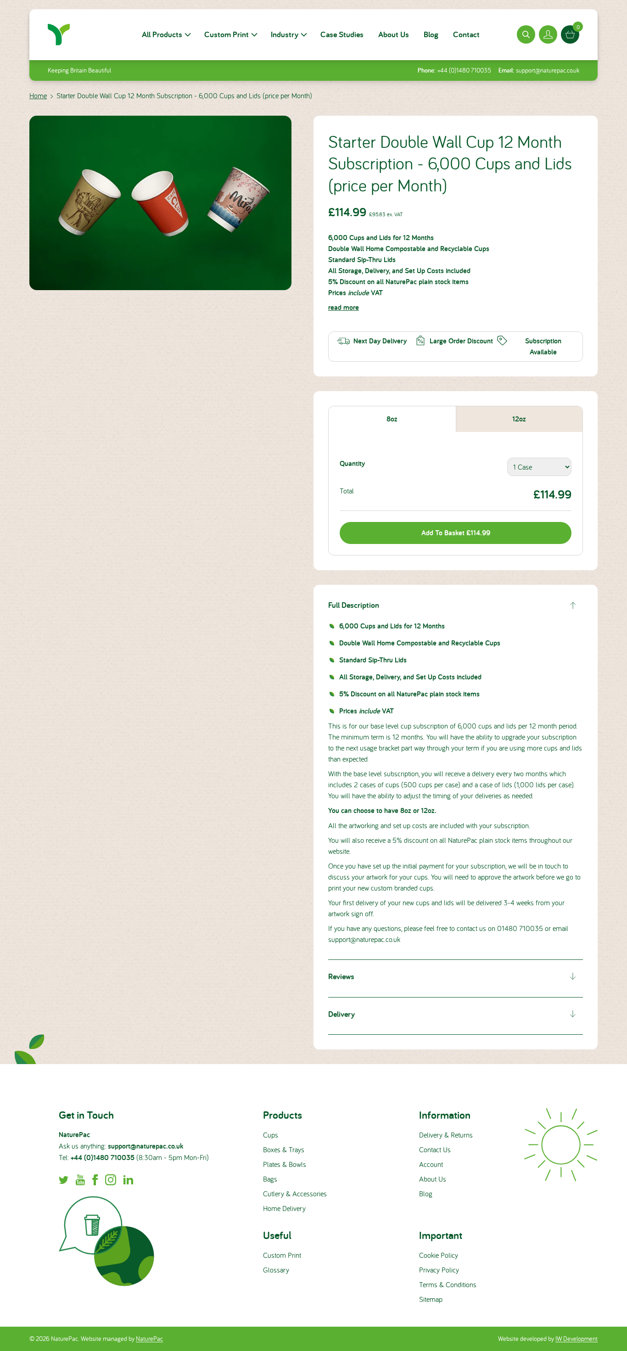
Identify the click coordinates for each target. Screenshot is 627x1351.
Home (38, 95)
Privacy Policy (439, 1269)
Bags (270, 1178)
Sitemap (430, 1299)
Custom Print (226, 34)
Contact (466, 34)
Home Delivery (284, 1208)
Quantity (352, 463)
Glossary (276, 1269)
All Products (162, 34)
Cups (270, 1134)
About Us (393, 34)
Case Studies (342, 34)
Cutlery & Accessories (295, 1193)
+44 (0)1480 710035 (464, 70)
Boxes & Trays (283, 1149)
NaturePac (149, 1338)
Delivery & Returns (446, 1134)
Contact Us (435, 1149)
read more (343, 307)
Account (431, 1164)
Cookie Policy (438, 1255)
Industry (284, 34)
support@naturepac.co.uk (547, 70)
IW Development (576, 1338)
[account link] (548, 34)
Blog (431, 34)
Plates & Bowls (284, 1164)
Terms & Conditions (447, 1284)
